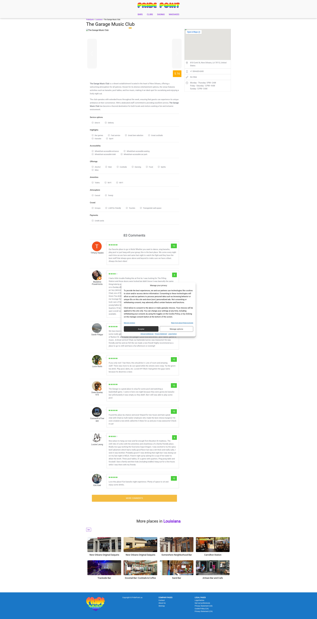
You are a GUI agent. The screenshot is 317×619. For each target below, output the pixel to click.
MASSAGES (174, 14)
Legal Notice (172, 334)
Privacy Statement (161, 334)
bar (89, 530)
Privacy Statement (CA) (204, 611)
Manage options (176, 329)
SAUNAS (161, 14)
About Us (162, 603)
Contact (161, 600)
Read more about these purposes (182, 323)
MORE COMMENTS (134, 498)
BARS (140, 14)
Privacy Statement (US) (203, 606)
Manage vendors (129, 323)
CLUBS (150, 14)
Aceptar (141, 329)
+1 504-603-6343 (197, 71)
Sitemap (161, 606)
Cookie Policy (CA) (202, 609)
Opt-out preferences (147, 334)
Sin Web (193, 77)
